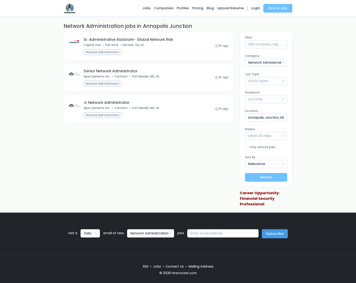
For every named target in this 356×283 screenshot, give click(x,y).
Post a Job (277, 8)
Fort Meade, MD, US (145, 76)
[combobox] (266, 62)
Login (255, 8)
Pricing (197, 8)
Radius (250, 129)
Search (266, 177)
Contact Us (174, 266)
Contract (121, 76)
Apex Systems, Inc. (97, 76)
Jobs (146, 8)
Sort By (250, 157)
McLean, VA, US (133, 45)
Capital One (92, 45)
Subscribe (275, 233)
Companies (163, 8)
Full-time (111, 45)
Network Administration (102, 52)
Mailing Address (200, 266)
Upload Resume (230, 8)
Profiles (183, 8)
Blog (210, 8)
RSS (146, 266)
